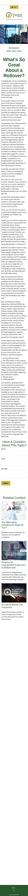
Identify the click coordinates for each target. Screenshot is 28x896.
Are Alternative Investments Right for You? (13, 525)
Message (4, 469)
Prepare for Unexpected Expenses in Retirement (13, 565)
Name (3, 449)
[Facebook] (14, 891)
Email (3, 459)
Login (15, 7)
